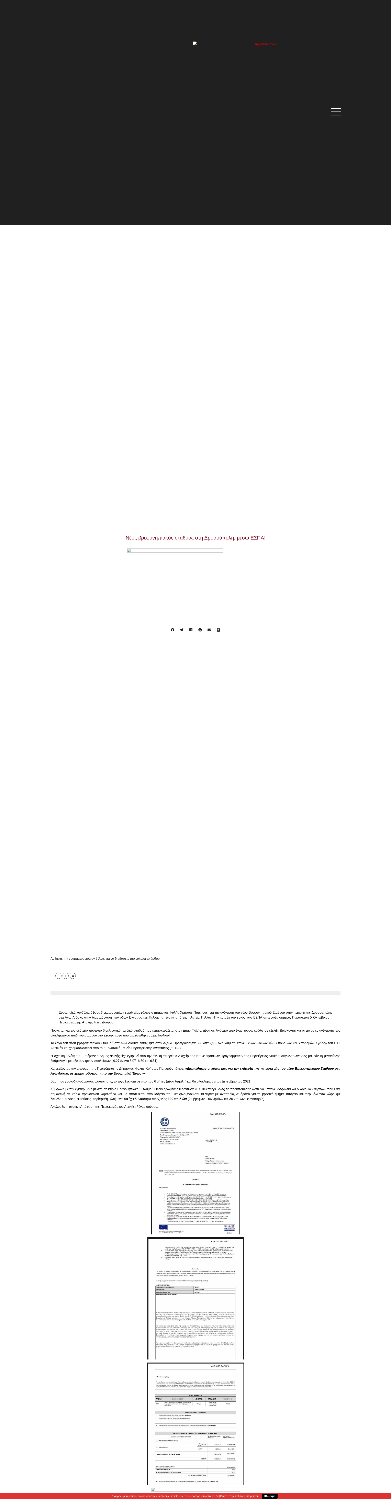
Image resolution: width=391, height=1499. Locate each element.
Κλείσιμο (269, 1496)
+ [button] (65, 975)
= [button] (72, 975)
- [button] (58, 975)
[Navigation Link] (52, 1000)
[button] (172, 629)
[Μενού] (336, 112)
